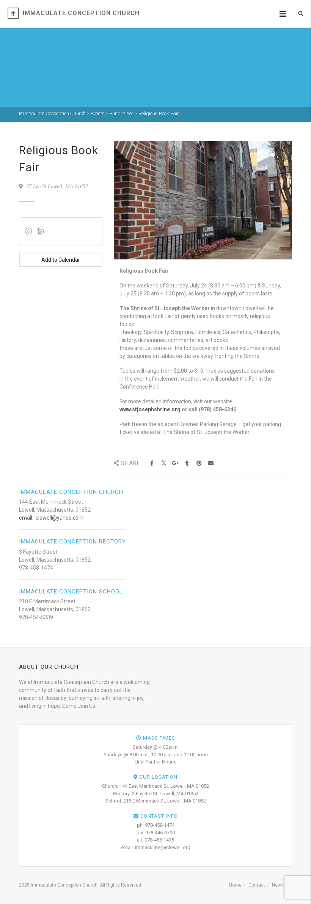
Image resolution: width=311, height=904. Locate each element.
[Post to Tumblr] (187, 463)
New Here (282, 885)
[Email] (210, 463)
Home (235, 885)
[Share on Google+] (175, 463)
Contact (256, 885)
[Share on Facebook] (152, 463)
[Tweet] (163, 463)
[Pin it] (199, 463)
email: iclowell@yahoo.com (51, 518)
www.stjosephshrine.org (150, 409)
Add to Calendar (60, 260)
